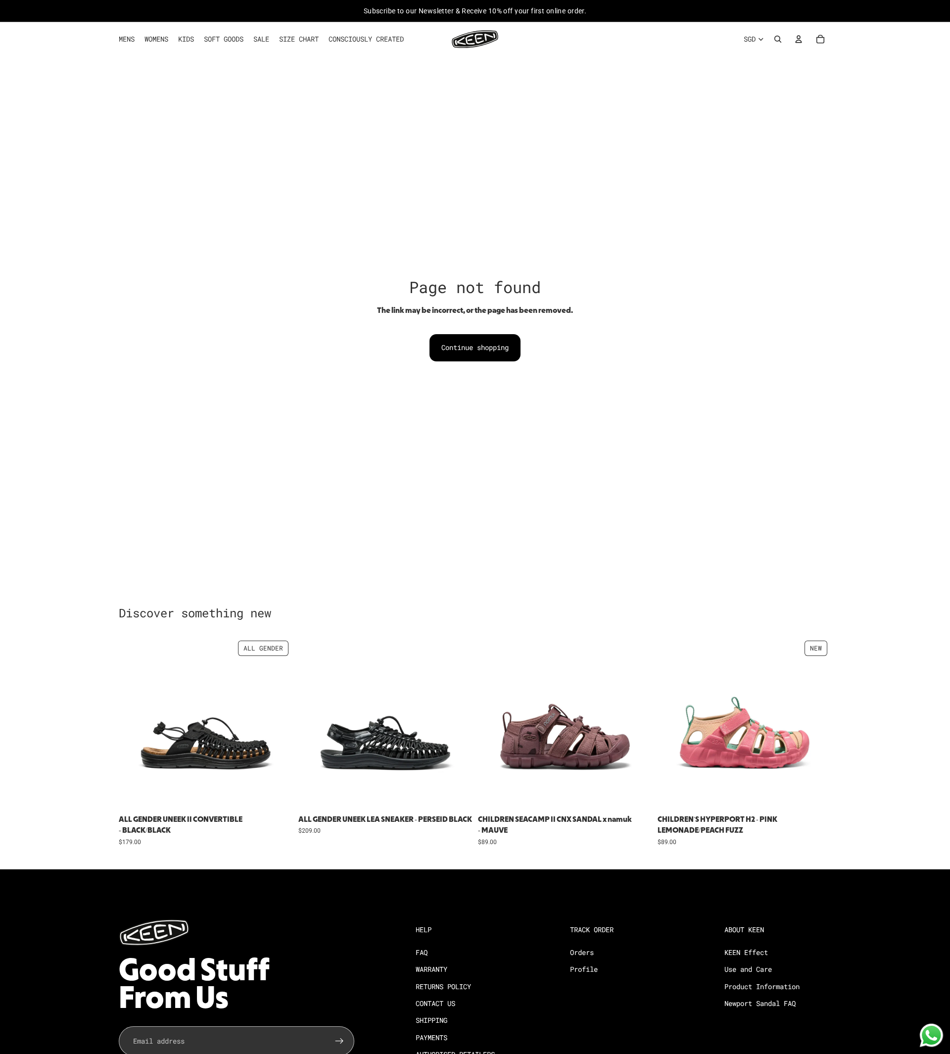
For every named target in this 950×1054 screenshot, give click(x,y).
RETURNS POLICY (443, 986)
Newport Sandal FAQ (760, 1003)
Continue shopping (475, 347)
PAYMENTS (431, 1037)
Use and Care (748, 969)
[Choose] (277, 795)
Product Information (762, 986)
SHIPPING (431, 1020)
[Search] (778, 39)
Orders (582, 952)
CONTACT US (435, 1003)
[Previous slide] (133, 723)
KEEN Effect (746, 952)
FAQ (422, 952)
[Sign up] (339, 1041)
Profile (584, 969)
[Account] (798, 39)
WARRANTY (431, 969)
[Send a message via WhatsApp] (931, 1035)
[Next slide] (277, 723)
